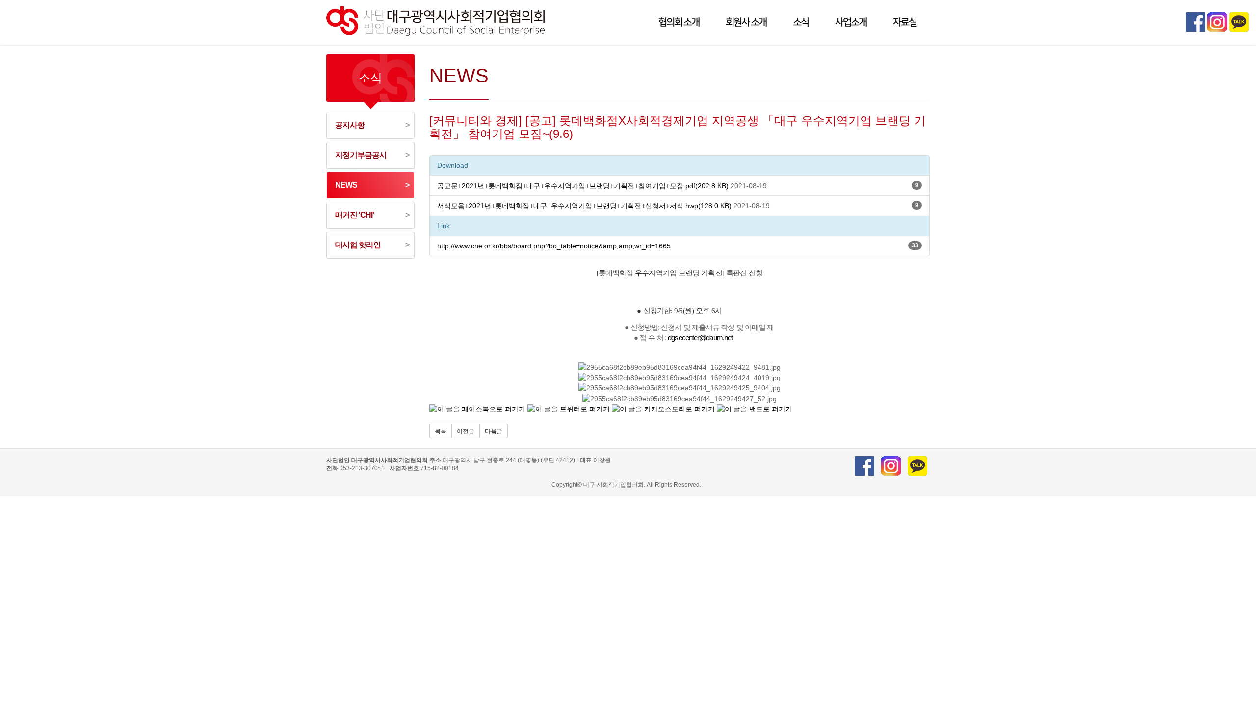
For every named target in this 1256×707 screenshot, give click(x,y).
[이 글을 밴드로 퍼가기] (754, 408)
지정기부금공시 (361, 155)
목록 (440, 431)
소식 (801, 22)
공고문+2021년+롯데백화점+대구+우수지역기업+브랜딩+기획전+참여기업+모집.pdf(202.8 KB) (583, 186)
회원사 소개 (746, 22)
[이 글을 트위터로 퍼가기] (568, 408)
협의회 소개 (678, 22)
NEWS (346, 185)
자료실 (904, 22)
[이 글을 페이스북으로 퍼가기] (477, 408)
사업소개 (850, 22)
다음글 (493, 431)
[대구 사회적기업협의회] (437, 19)
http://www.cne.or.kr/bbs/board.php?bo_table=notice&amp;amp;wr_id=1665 (554, 246)
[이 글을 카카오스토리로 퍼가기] (663, 408)
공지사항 (350, 125)
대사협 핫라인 (358, 245)
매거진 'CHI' (354, 215)
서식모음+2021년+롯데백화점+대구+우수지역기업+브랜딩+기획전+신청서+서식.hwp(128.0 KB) (584, 206)
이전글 (465, 431)
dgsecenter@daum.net (700, 338)
